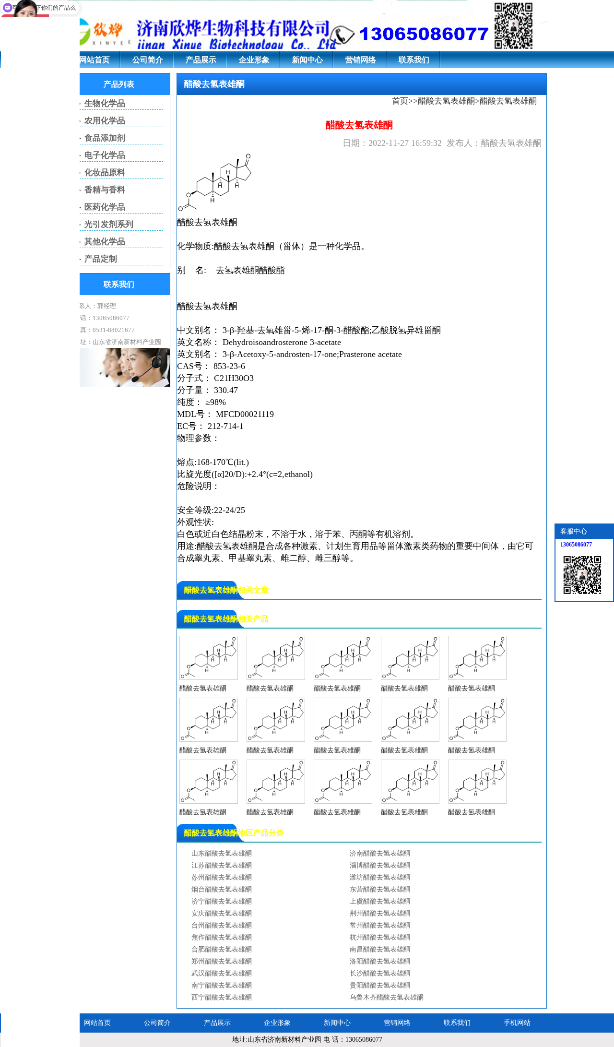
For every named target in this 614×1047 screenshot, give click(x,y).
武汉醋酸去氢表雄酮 (221, 973)
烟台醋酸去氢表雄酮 (221, 889)
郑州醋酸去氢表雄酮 (221, 961)
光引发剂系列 (108, 224)
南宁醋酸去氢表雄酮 (221, 985)
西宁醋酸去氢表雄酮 (221, 997)
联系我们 (414, 60)
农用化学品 (104, 120)
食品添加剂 (104, 138)
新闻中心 (307, 60)
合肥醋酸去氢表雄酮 (221, 949)
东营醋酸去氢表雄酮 (380, 889)
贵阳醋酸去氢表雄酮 (380, 985)
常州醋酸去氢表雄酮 (380, 925)
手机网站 (517, 1022)
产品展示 (201, 60)
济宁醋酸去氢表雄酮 (221, 901)
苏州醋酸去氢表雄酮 (221, 877)
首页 (400, 101)
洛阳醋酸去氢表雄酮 (380, 961)
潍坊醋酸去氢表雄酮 (380, 877)
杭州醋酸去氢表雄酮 (380, 937)
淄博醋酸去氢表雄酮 (380, 865)
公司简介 (147, 60)
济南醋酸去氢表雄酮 (380, 853)
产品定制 (100, 258)
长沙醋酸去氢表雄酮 (380, 973)
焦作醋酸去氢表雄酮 (221, 937)
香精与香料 (104, 189)
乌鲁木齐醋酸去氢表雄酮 (387, 997)
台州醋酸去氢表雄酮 (221, 925)
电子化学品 (104, 155)
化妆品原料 (104, 172)
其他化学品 (104, 241)
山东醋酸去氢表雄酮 (221, 853)
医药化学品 (104, 207)
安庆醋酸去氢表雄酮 (221, 913)
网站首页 (94, 60)
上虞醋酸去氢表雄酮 (380, 901)
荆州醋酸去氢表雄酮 (380, 913)
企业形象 (254, 60)
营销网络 (360, 60)
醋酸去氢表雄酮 (446, 101)
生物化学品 (104, 103)
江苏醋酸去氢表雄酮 (221, 865)
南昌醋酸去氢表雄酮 (380, 949)
